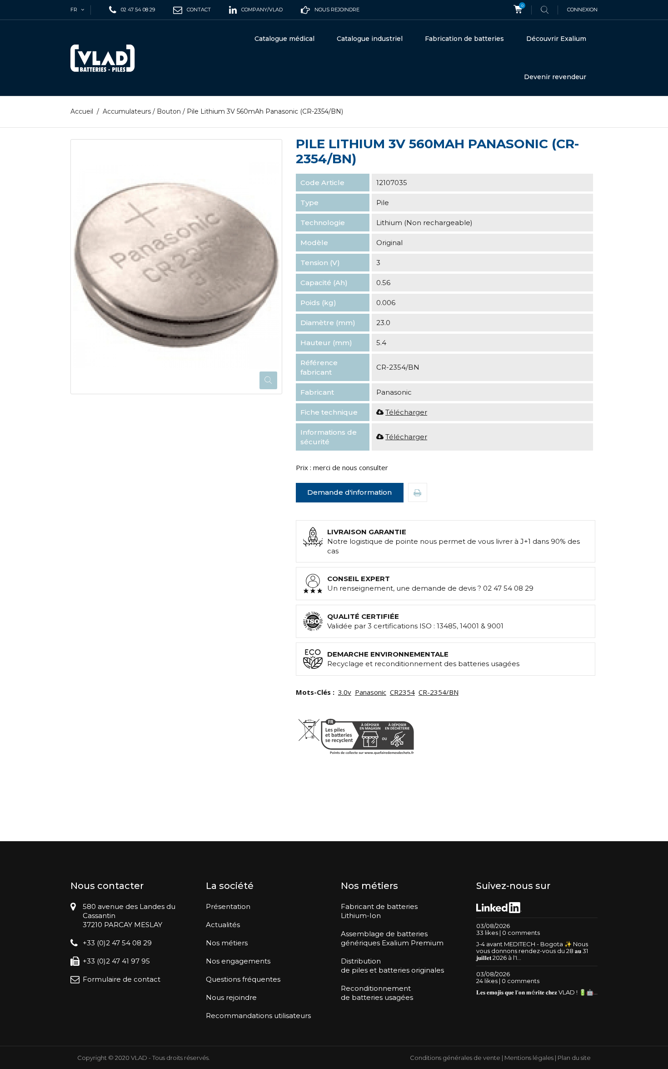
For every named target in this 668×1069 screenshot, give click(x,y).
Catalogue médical (284, 39)
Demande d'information (349, 492)
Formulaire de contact (121, 979)
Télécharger (406, 412)
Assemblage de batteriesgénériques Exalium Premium (392, 938)
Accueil (81, 111)
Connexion (582, 9)
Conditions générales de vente (455, 1057)
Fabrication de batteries (464, 39)
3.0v (344, 692)
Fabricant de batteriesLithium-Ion (379, 911)
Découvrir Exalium (556, 39)
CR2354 (402, 692)
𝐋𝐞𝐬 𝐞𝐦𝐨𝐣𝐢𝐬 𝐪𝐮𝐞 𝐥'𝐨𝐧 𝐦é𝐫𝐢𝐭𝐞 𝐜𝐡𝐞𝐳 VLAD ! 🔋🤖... (537, 992)
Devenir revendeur (555, 77)
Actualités (223, 924)
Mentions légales (528, 1057)
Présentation (228, 906)
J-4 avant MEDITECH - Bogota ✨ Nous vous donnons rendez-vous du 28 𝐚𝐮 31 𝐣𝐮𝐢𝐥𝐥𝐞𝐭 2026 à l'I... (532, 950)
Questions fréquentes (243, 979)
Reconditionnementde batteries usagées (377, 993)
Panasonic (370, 692)
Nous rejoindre (231, 997)
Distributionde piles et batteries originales (392, 965)
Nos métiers (227, 943)
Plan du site (574, 1057)
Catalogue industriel (370, 39)
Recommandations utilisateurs (258, 1015)
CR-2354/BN (439, 692)
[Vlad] (108, 58)
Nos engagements (238, 961)
